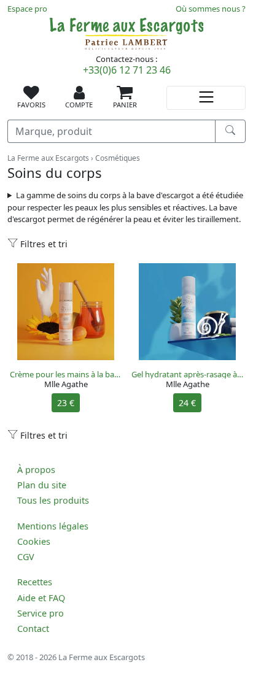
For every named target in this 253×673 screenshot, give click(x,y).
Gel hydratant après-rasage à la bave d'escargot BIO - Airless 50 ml (187, 374)
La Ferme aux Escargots (48, 158)
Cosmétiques (117, 158)
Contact (33, 628)
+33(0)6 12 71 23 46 (127, 70)
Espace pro (27, 8)
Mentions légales (52, 526)
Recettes (34, 582)
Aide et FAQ (41, 598)
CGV (25, 557)
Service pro (40, 613)
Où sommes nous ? (211, 8)
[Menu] (206, 98)
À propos (36, 469)
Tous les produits (53, 500)
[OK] (230, 131)
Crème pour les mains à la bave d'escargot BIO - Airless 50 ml (66, 374)
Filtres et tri (43, 244)
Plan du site (41, 485)
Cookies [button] (33, 541)
